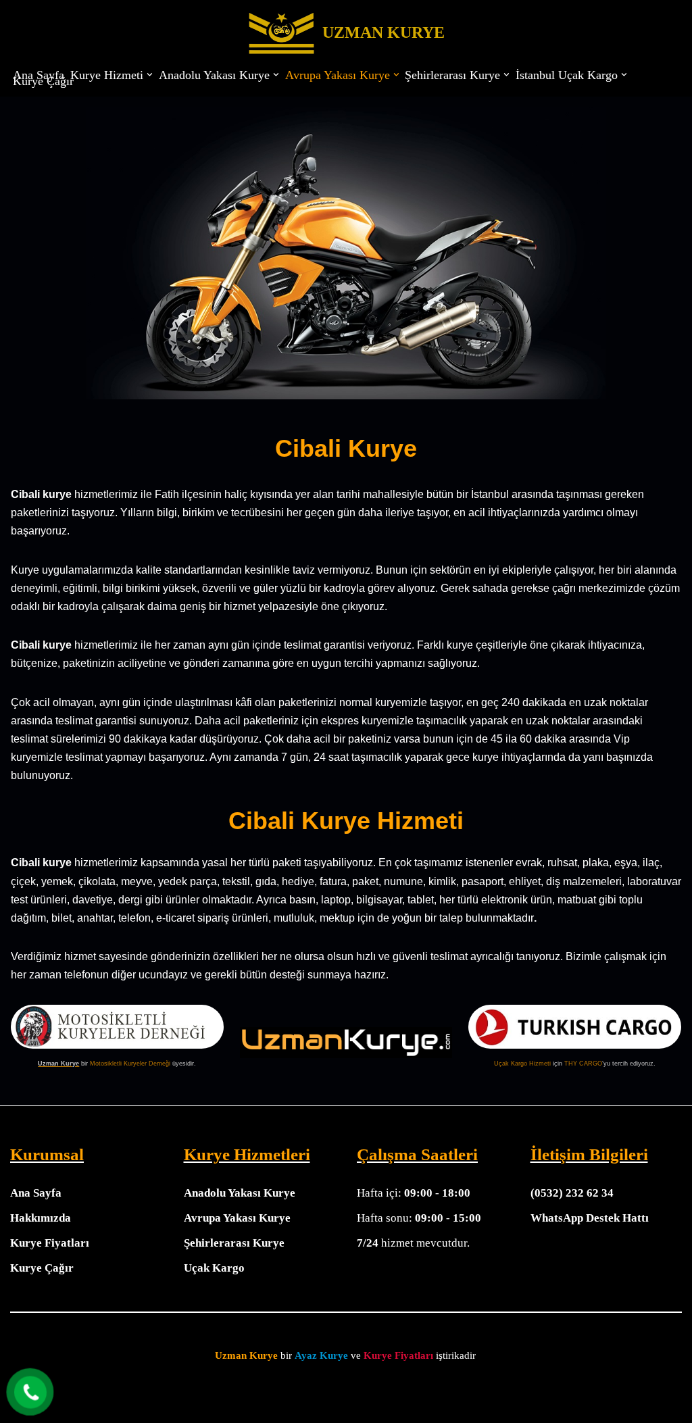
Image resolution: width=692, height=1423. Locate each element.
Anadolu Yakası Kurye (239, 1193)
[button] (150, 75)
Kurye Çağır (43, 81)
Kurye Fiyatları (49, 1243)
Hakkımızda (40, 1218)
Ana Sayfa (38, 75)
